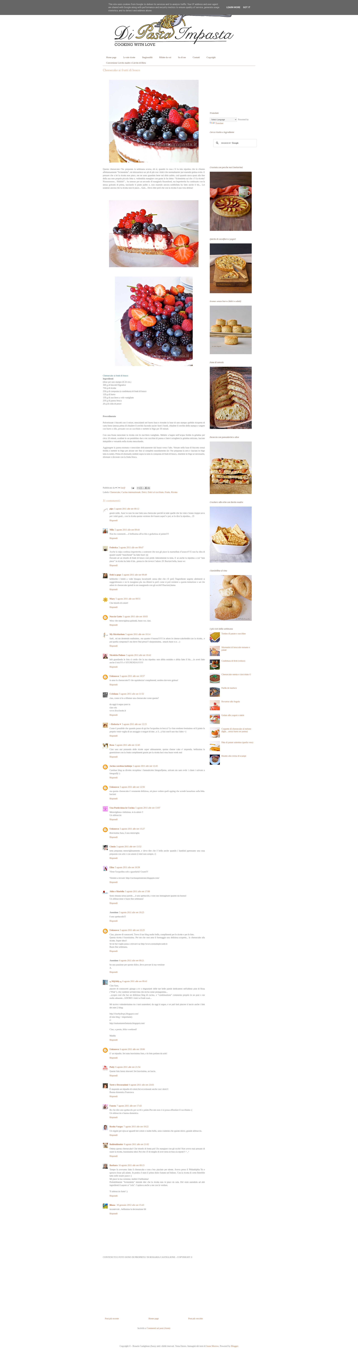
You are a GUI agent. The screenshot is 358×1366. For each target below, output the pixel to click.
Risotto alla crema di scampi (233, 756)
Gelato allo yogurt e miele (232, 715)
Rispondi (113, 520)
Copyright (211, 57)
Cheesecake (115, 492)
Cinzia (112, 846)
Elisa (111, 867)
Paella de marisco (229, 688)
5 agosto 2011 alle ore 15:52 (128, 846)
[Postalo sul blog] (140, 488)
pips (111, 509)
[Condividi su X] (143, 488)
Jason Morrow (212, 1346)
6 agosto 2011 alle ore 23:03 (141, 1085)
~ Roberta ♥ (115, 724)
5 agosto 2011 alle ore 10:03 (135, 616)
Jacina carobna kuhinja (120, 766)
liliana (112, 1205)
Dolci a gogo (115, 575)
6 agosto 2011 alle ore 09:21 (131, 960)
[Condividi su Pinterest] (148, 488)
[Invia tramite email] (138, 488)
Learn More (233, 7)
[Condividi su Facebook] (146, 488)
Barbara (113, 1165)
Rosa (111, 745)
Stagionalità (147, 57)
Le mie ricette (129, 57)
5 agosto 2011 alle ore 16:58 (127, 867)
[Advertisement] (154, 1288)
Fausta (112, 1106)
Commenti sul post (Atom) (158, 1328)
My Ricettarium (117, 634)
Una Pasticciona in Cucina (122, 808)
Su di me (182, 57)
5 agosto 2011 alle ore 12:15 (134, 724)
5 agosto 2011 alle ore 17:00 (137, 891)
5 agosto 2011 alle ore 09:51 (128, 599)
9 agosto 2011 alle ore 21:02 (136, 1144)
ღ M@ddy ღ (115, 981)
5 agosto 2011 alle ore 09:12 (126, 509)
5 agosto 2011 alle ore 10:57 (132, 676)
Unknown (114, 676)
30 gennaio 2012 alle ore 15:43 (130, 1205)
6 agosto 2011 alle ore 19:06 (132, 1049)
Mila (111, 530)
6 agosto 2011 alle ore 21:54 (127, 1067)
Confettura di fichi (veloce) (233, 661)
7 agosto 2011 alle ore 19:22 (136, 1126)
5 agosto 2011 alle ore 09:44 (127, 530)
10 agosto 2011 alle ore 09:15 (131, 1165)
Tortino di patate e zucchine (233, 633)
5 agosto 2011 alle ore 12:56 (132, 787)
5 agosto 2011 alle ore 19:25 (131, 912)
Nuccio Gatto (115, 616)
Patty (112, 1067)
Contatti (196, 57)
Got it (246, 7)
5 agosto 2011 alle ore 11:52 (131, 694)
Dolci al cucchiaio (156, 492)
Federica (113, 547)
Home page (111, 57)
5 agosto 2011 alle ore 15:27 (132, 829)
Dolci (144, 492)
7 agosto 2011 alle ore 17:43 (129, 1106)
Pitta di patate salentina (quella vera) (237, 742)
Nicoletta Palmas (117, 655)
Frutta (167, 492)
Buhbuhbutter (116, 1144)
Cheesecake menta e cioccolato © (236, 674)
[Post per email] (132, 488)
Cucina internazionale (131, 492)
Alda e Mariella (116, 891)
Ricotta (174, 492)
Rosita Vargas (116, 1126)
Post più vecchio (195, 1318)
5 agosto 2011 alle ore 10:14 (137, 634)
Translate (219, 123)
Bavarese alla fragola (230, 701)
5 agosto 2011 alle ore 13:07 (147, 808)
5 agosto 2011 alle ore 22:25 (132, 930)
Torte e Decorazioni (118, 1085)
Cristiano (113, 694)
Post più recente (112, 1318)
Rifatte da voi (165, 57)
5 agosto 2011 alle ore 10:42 (138, 655)
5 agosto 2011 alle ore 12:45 (127, 745)
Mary (112, 599)
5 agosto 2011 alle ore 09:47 (131, 547)
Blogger (234, 1346)
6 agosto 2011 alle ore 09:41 (134, 981)
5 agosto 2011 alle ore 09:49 (134, 575)
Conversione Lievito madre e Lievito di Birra (126, 63)
